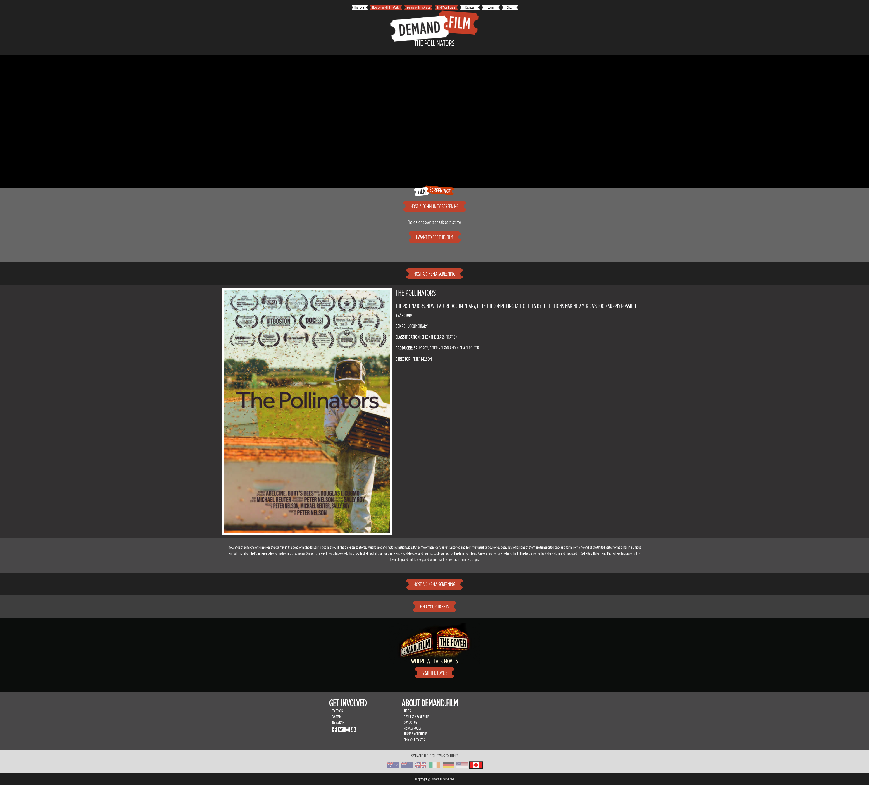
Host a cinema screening (434, 274)
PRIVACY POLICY (412, 728)
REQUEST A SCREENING (416, 717)
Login (490, 7)
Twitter (336, 717)
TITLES (407, 711)
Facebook (337, 711)
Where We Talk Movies (434, 661)
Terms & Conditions (415, 734)
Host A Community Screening (435, 206)
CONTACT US (410, 722)
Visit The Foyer (434, 673)
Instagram (338, 722)
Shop (509, 7)
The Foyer (359, 7)
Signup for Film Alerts (418, 7)
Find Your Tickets (446, 7)
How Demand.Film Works (385, 7)
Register (470, 7)
